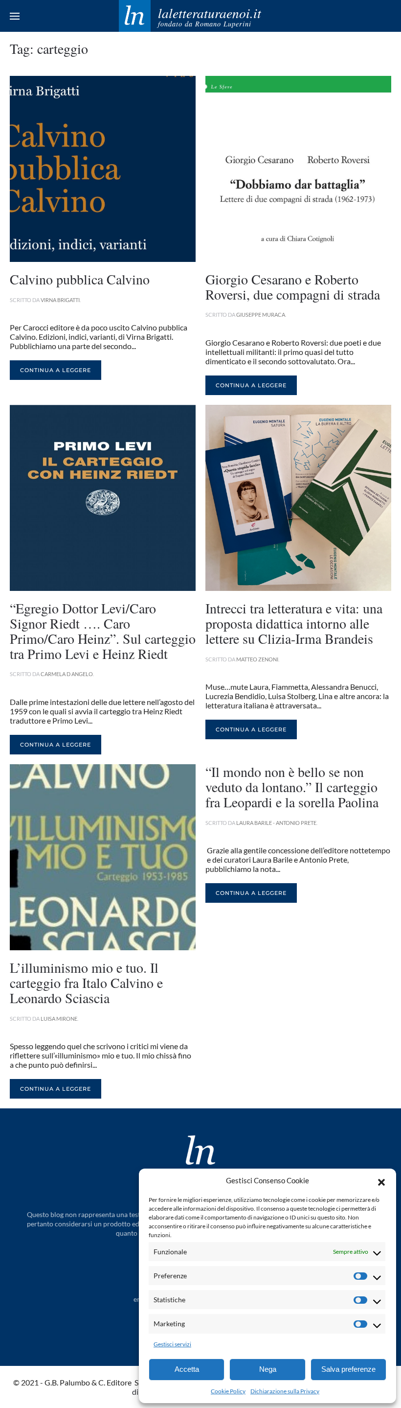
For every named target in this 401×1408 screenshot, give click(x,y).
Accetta (187, 1369)
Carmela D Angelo (67, 674)
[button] (381, 1181)
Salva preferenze (348, 1369)
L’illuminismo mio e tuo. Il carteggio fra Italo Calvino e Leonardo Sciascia (86, 982)
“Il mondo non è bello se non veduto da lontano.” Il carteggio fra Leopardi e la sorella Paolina (292, 786)
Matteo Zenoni (257, 659)
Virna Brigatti (60, 300)
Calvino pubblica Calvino (80, 279)
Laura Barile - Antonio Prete (276, 823)
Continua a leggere (55, 370)
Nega (267, 1369)
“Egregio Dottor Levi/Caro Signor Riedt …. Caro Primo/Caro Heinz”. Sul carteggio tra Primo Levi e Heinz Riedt (103, 630)
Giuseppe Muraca (260, 314)
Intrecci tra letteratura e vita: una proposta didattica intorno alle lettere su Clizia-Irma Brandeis (293, 623)
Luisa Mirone (59, 1018)
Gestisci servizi (172, 1344)
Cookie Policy (228, 1391)
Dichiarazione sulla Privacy (284, 1391)
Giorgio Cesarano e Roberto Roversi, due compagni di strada (292, 287)
